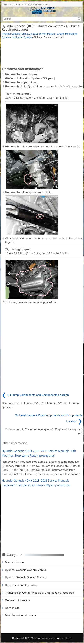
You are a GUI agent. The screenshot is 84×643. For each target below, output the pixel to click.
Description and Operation (21, 585)
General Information (17, 600)
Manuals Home (14, 562)
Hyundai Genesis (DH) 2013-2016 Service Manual (28, 33)
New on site (12, 607)
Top (30, 4)
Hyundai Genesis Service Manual (25, 577)
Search (46, 4)
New (24, 4)
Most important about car (20, 615)
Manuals (6, 4)
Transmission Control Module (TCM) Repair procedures (39, 592)
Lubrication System (21, 37)
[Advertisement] (42, 52)
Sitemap (37, 4)
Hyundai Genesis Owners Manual (25, 569)
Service (16, 4)
